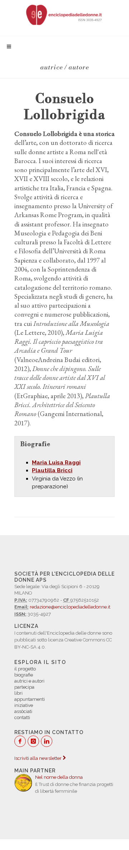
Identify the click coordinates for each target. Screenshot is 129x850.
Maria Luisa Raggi (56, 462)
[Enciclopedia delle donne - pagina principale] (64, 14)
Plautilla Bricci (52, 470)
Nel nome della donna (59, 777)
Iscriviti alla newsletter (38, 758)
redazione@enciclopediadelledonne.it (70, 607)
